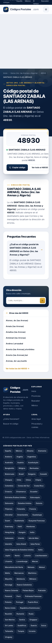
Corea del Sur (24, 486)
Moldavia (21, 579)
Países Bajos (28, 590)
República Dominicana (30, 608)
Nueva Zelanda (11, 590)
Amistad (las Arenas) (16, 338)
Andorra (8, 457)
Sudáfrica (22, 625)
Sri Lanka (9, 625)
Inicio (5, 73)
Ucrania (32, 631)
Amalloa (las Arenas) (16, 332)
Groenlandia (22, 515)
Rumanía (20, 614)
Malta (7, 573)
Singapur (33, 620)
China (28, 480)
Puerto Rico (33, 602)
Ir (42, 301)
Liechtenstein (41, 555)
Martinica (32, 573)
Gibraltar (9, 515)
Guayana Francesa (37, 521)
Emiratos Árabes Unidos (15, 497)
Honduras (30, 526)
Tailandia (9, 631)
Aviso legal (36, 419)
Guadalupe (37, 515)
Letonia (27, 555)
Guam (7, 521)
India (32, 532)
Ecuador (33, 492)
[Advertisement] (26, 41)
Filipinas (8, 509)
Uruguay (8, 637)
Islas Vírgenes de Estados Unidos (19, 550)
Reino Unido (10, 608)
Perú (19, 596)
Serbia (22, 620)
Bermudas (34, 468)
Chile (19, 480)
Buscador (35, 401)
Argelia (20, 457)
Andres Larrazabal (14, 343)
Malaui (42, 567)
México (34, 405)
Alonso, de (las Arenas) (17, 320)
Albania (30, 451)
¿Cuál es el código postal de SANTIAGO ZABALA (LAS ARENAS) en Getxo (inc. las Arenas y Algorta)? (24, 249)
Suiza (43, 625)
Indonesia (9, 538)
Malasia (31, 567)
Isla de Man (34, 538)
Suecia (34, 625)
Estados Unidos (24, 503)
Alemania (42, 451)
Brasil (21, 474)
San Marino (10, 620)
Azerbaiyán (33, 462)
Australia (9, 462)
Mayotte (8, 579)
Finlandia (21, 509)
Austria (20, 462)
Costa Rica (38, 486)
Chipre (38, 480)
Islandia (8, 544)
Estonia (39, 503)
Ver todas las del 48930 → (17, 368)
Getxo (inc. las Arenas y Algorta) (24, 73)
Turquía (21, 631)
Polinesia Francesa (33, 596)
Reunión (8, 614)
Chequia (8, 480)
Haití (20, 526)
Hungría (22, 532)
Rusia (31, 614)
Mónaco (32, 579)
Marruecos (19, 573)
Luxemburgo (22, 561)
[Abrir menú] (46, 9)
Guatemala (19, 521)
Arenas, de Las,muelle (16, 361)
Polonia (8, 602)
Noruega (8, 585)
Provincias (35, 396)
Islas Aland (21, 544)
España (8, 451)
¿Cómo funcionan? (11, 419)
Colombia (9, 486)
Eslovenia (9, 503)
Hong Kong (9, 532)
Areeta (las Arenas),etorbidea (20, 349)
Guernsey (9, 526)
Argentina (31, 457)
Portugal (19, 602)
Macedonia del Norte (14, 567)
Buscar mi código (10, 424)
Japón (7, 555)
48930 (43, 73)
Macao (35, 561)
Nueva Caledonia (24, 585)
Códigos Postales (22, 9)
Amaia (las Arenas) (15, 326)
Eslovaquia (35, 497)
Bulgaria (31, 474)
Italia (40, 550)
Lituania (8, 561)
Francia (32, 509)
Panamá (8, 596)
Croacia (8, 492)
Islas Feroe (35, 544)
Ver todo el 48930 (40, 167)
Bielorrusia (9, 474)
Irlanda (21, 538)
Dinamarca (21, 492)
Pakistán (42, 590)
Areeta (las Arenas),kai (17, 355)
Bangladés (9, 468)
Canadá (43, 474)
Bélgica (22, 468)
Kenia (17, 555)
